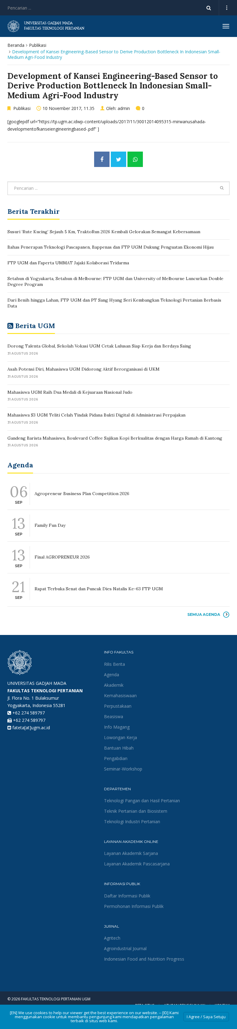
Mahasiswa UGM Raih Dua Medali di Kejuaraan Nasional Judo (70, 392)
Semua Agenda (203, 614)
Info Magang (117, 727)
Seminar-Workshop (123, 769)
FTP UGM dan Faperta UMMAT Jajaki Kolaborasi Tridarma (68, 263)
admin (124, 108)
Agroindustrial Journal (125, 948)
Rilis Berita (114, 664)
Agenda (111, 674)
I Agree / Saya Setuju (206, 1016)
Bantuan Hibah (119, 748)
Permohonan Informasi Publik (134, 906)
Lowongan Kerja (120, 737)
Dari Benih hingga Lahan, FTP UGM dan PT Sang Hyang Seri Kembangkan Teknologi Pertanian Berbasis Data (114, 303)
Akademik (113, 685)
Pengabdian (115, 758)
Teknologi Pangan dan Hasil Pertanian (142, 800)
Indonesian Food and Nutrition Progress (144, 959)
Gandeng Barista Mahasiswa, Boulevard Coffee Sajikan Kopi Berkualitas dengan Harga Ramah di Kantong (114, 438)
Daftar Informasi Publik (127, 896)
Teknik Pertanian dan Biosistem (135, 811)
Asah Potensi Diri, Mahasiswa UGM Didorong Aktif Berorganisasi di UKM (83, 369)
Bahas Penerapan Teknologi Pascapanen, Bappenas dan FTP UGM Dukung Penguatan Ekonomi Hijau (110, 247)
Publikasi (37, 45)
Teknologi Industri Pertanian (132, 821)
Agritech (112, 938)
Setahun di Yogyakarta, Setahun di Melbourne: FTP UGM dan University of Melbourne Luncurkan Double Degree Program (115, 281)
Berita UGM (35, 325)
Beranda (15, 45)
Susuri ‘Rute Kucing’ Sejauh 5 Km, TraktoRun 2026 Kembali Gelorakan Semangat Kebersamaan (103, 231)
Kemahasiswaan (120, 695)
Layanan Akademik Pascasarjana (137, 864)
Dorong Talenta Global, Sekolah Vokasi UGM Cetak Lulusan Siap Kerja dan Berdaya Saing (99, 346)
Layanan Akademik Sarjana (131, 853)
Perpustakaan (117, 706)
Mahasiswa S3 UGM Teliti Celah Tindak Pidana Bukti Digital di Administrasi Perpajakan (96, 415)
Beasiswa (113, 716)
